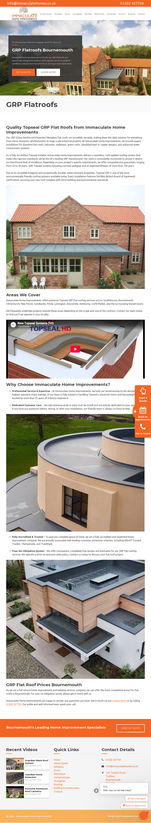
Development (127, 816)
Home (57, 759)
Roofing (122, 14)
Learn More (48, 72)
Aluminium (59, 774)
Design (111, 816)
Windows (58, 14)
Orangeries (77, 14)
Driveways (111, 14)
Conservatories (62, 777)
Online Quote (46, 14)
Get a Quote (23, 72)
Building (131, 14)
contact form (119, 700)
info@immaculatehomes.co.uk (31, 3)
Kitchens (88, 14)
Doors (67, 14)
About (34, 14)
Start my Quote (130, 728)
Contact (141, 14)
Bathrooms (99, 14)
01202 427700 (132, 3)
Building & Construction (66, 788)
